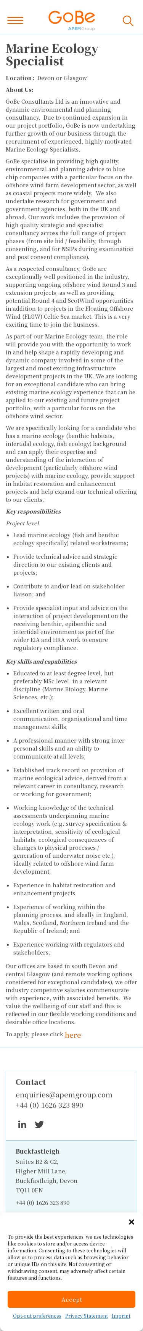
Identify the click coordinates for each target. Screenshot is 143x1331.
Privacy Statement (86, 1315)
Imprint (121, 1315)
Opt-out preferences (37, 1315)
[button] (131, 1222)
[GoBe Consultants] (71, 20)
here (73, 1035)
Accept (71, 1299)
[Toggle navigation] (16, 20)
